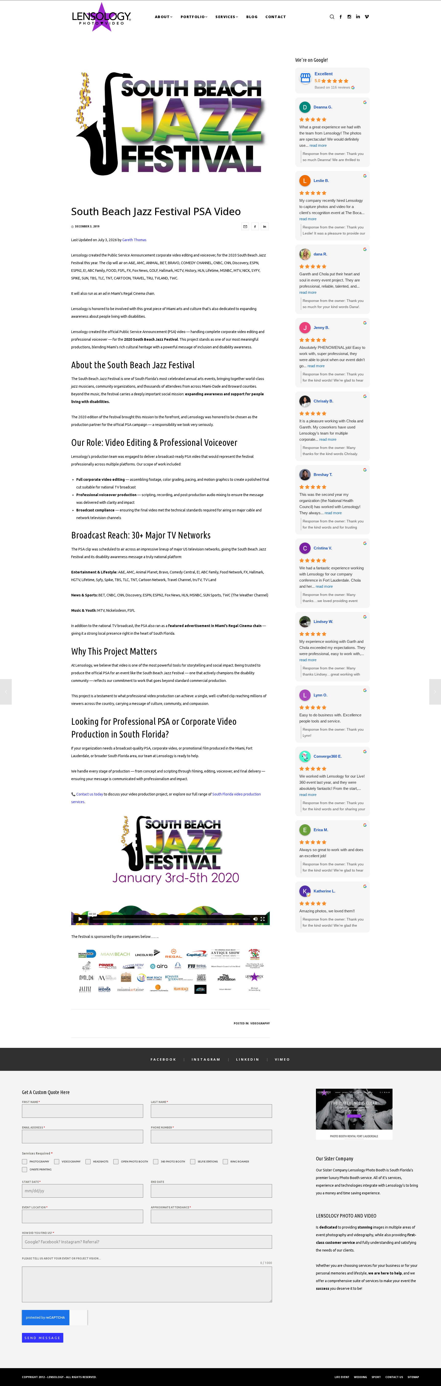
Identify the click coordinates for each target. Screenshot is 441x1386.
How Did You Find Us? (38, 1233)
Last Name (159, 1102)
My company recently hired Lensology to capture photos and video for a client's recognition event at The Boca (331, 209)
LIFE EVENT (342, 1377)
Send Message (42, 1338)
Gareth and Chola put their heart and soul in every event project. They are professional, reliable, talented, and (329, 283)
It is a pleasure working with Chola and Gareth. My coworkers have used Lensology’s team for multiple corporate (331, 430)
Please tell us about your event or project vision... (61, 1258)
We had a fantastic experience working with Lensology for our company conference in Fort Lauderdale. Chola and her (331, 577)
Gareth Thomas (134, 240)
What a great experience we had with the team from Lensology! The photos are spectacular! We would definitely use (330, 136)
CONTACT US (394, 1377)
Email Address (33, 1127)
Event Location (34, 1207)
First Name (31, 1102)
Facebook (163, 1059)
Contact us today (89, 794)
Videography (260, 1023)
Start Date (31, 1182)
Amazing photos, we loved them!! (327, 911)
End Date (157, 1182)
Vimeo (283, 1059)
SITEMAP (413, 1377)
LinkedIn (247, 1059)
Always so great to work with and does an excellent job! (331, 853)
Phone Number (162, 1127)
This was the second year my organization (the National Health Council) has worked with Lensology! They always (329, 503)
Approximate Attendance (171, 1207)
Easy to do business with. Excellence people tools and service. (330, 718)
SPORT (376, 1377)
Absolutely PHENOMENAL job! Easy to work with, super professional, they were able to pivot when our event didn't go (332, 356)
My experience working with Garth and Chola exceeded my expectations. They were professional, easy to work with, (332, 650)
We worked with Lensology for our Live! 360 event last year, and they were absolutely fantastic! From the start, (332, 785)
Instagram (206, 1059)
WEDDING (360, 1377)
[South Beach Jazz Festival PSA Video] (245, 226)
